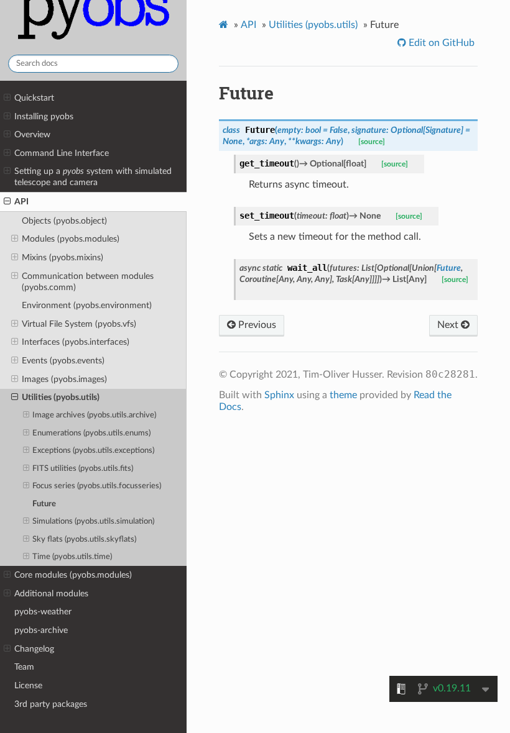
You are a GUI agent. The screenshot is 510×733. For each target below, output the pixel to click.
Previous (256, 325)
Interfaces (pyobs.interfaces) (75, 342)
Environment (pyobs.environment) (87, 305)
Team (24, 667)
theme (343, 395)
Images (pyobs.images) (64, 379)
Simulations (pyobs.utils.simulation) (93, 521)
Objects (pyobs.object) (64, 220)
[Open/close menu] (7, 98)
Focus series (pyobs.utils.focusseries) (96, 486)
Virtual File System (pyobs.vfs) (79, 324)
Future (44, 504)
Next (449, 325)
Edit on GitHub (440, 43)
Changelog (34, 648)
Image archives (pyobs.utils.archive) (94, 415)
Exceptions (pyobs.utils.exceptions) (93, 451)
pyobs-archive (41, 630)
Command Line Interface (61, 153)
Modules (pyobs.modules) (70, 239)
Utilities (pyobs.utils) (61, 397)
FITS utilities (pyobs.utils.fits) (82, 469)
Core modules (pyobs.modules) (73, 575)
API (21, 201)
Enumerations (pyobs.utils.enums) (91, 433)
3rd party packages (50, 704)
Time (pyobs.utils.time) (72, 557)
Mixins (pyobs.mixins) (62, 257)
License (28, 685)
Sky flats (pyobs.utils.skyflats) (84, 539)
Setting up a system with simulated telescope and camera (93, 176)
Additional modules (51, 593)
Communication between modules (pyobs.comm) (88, 281)
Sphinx (279, 395)
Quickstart (34, 97)
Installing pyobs (43, 116)
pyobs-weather (43, 611)
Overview (32, 134)
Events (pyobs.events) (63, 360)
